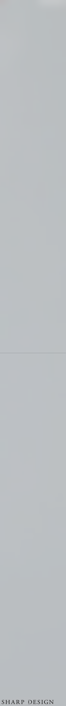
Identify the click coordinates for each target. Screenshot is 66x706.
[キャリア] (62, 2)
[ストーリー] (58, 2)
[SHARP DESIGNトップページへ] (12, 2)
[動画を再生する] (33, 353)
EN (23, 2)
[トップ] (41, 2)
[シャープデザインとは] (47, 2)
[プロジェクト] (53, 2)
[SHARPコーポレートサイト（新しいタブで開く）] (4, 2)
